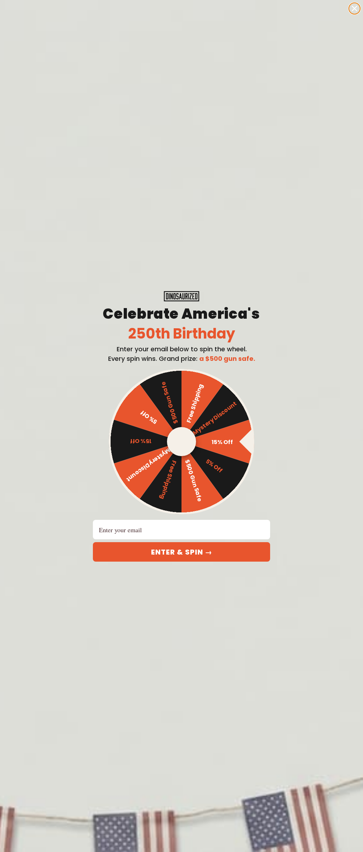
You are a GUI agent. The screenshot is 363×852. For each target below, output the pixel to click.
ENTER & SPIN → (181, 552)
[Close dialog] (354, 8)
